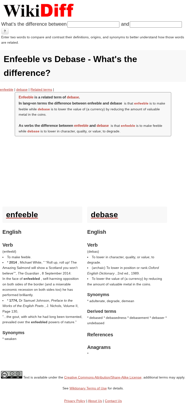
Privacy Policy (74, 401)
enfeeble (6, 89)
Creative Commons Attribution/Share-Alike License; (103, 377)
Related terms (41, 89)
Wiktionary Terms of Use (88, 388)
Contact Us (113, 401)
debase (22, 89)
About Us (95, 401)
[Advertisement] (93, 170)
